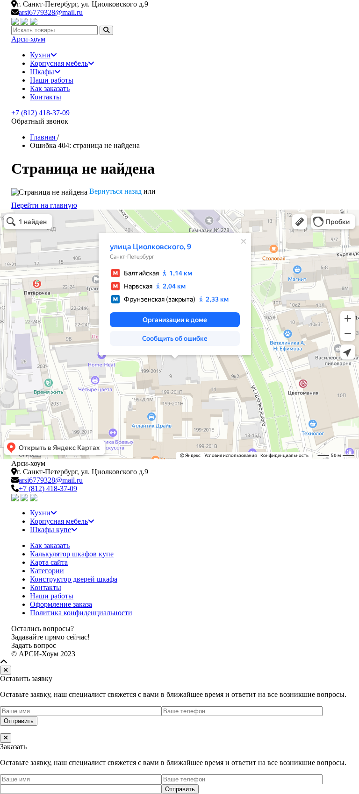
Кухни (40, 55)
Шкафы (42, 72)
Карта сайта (49, 562)
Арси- (28, 39)
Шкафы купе (50, 530)
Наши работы (51, 80)
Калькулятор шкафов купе (72, 554)
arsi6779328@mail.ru (51, 12)
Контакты (45, 97)
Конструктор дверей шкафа (73, 579)
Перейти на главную (44, 205)
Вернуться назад (115, 191)
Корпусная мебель (59, 63)
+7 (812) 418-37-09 (40, 113)
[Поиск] (106, 30)
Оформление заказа (61, 604)
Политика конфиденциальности (81, 613)
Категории (47, 571)
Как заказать (50, 88)
